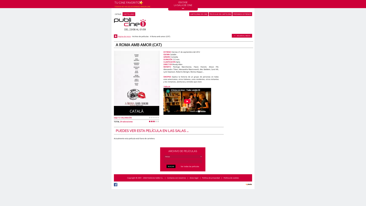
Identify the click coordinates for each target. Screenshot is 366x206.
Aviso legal (194, 178)
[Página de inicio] (130, 23)
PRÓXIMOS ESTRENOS (242, 14)
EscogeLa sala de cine (183, 4)
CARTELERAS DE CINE (198, 14)
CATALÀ (118, 14)
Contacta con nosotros (176, 178)
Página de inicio (124, 36)
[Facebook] (116, 187)
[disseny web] (249, 184)
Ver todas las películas (190, 166)
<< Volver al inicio (242, 36)
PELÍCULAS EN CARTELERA (220, 14)
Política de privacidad (211, 178)
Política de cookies (231, 178)
